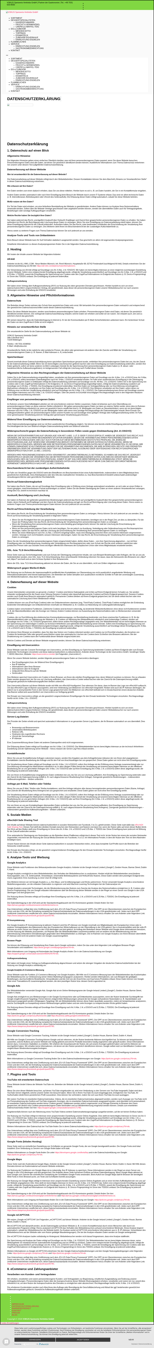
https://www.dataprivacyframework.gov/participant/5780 (30, 916)
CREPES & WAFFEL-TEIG (27, 27)
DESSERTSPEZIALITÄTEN (23, 20)
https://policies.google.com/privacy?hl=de (118, 1059)
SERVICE (15, 44)
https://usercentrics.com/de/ (43, 654)
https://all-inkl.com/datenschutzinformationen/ (56, 266)
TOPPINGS (21, 33)
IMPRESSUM (18, 1304)
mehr (131, 1340)
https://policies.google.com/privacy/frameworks (27, 1016)
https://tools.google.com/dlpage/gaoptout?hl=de (54, 947)
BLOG (14, 1315)
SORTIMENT (16, 18)
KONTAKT (15, 50)
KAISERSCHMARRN (25, 22)
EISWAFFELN (22, 35)
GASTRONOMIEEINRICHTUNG (30, 48)
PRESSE (16, 1313)
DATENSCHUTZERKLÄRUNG (25, 1306)
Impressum (134, 1344)
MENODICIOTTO (23, 31)
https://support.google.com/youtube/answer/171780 (59, 1108)
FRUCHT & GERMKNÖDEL (28, 25)
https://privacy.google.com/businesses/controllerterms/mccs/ (32, 905)
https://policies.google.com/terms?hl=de (69, 1253)
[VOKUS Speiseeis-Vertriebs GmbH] (77, 12)
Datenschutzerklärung (145, 1344)
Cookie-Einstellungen (9, 1323)
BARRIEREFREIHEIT (21, 1308)
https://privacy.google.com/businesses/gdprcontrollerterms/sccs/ (88, 1196)
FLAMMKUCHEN (18, 42)
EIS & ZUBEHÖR (18, 29)
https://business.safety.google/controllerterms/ (70, 1016)
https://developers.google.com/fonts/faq (71, 1152)
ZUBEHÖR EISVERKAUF (27, 37)
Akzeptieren (83, 1340)
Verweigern (35, 1340)
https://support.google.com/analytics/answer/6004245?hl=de (32, 954)
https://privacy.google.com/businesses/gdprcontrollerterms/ (32, 1196)
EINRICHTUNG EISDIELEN (28, 40)
